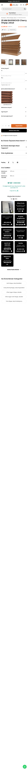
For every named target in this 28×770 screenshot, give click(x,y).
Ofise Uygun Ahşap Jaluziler (14, 292)
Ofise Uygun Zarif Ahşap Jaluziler (14, 296)
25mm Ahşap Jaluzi (11, 17)
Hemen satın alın (14, 130)
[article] (7, 207)
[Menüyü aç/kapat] (2, 5)
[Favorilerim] (21, 5)
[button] (21, 27)
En (1, 70)
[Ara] (25, 9)
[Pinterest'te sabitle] (17, 162)
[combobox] (14, 9)
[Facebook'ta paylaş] (8, 162)
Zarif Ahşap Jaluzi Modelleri (14, 283)
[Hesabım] (23, 5)
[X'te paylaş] (13, 162)
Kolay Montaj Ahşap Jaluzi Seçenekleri (14, 287)
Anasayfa (3, 17)
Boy (2, 77)
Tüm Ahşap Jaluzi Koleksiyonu (14, 301)
